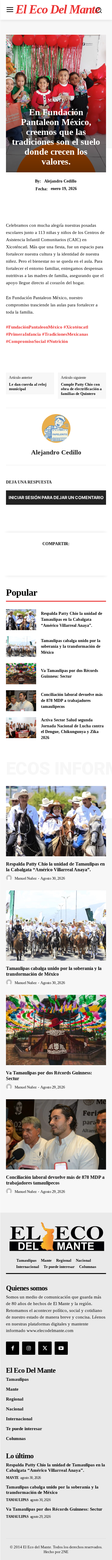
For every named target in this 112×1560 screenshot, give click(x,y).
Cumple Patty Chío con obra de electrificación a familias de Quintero (81, 389)
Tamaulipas (17, 1500)
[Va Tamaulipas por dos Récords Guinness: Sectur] (21, 673)
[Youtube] (61, 1348)
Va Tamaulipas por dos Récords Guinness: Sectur (54, 1509)
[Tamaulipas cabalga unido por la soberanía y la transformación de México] (21, 646)
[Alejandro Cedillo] (56, 428)
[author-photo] (10, 878)
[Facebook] (36, 559)
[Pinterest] (63, 559)
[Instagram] (28, 1348)
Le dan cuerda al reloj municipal (27, 386)
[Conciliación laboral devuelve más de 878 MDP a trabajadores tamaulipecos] (21, 700)
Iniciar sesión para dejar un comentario (56, 497)
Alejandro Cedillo (60, 181)
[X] (49, 559)
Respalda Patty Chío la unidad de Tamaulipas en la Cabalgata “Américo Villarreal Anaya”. (71, 619)
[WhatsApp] (77, 559)
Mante (56, 100)
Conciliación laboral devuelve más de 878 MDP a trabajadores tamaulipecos (71, 700)
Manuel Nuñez (26, 878)
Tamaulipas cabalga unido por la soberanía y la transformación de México (70, 646)
